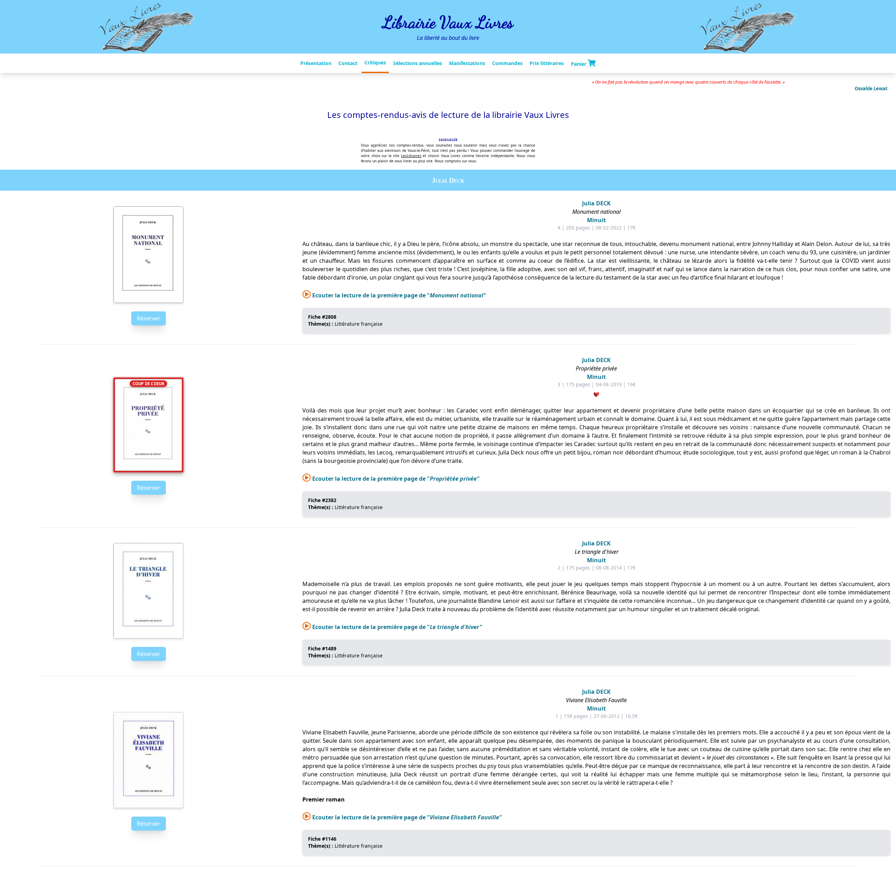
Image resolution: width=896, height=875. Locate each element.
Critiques (375, 62)
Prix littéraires (547, 63)
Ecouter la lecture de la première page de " (398, 295)
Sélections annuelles (417, 63)
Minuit (596, 220)
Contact (347, 63)
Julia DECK (596, 203)
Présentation (315, 63)
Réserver (148, 318)
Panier (579, 63)
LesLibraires (411, 155)
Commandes (507, 63)
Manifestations (467, 63)
